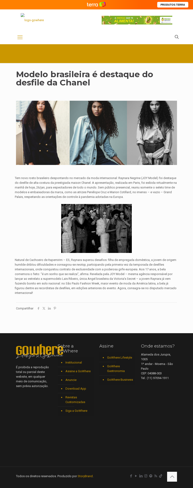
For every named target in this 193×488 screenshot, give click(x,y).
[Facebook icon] (131, 476)
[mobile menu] (20, 37)
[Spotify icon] (151, 476)
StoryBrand (85, 476)
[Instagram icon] (146, 476)
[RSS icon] (155, 476)
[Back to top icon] (172, 477)
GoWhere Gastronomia (116, 368)
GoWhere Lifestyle (119, 357)
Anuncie (70, 380)
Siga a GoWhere (76, 410)
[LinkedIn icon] (141, 476)
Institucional (73, 362)
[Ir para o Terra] (96, 4)
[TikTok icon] (160, 476)
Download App (75, 388)
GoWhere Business (120, 379)
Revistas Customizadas (75, 400)
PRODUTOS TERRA (173, 4)
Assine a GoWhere (78, 371)
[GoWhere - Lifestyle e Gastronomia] (32, 20)
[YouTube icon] (136, 476)
